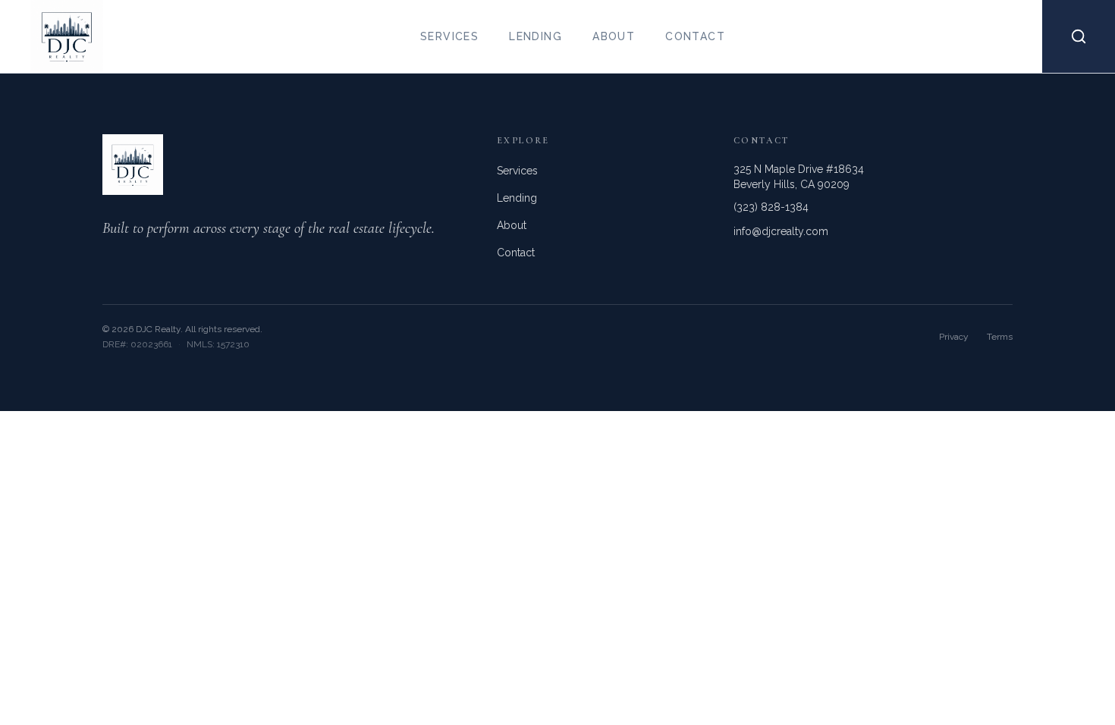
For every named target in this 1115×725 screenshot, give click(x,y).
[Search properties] (1078, 36)
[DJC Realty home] (51, 36)
